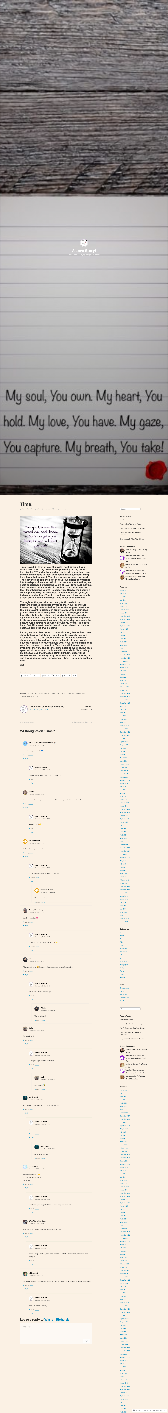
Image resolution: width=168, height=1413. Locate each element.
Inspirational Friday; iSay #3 (81, 722)
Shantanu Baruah (35, 840)
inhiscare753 (33, 1273)
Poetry (84, 693)
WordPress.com (125, 1001)
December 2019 (125, 848)
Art (121, 932)
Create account (124, 988)
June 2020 (123, 828)
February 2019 (124, 880)
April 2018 (123, 912)
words (29, 696)
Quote (122, 974)
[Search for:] (130, 509)
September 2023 (125, 703)
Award (122, 939)
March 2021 (123, 799)
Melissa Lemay (131, 549)
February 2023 (124, 725)
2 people (31, 1285)
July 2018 (123, 902)
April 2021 (123, 796)
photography (124, 964)
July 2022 (123, 748)
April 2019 (123, 873)
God (49, 693)
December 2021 (125, 770)
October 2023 (124, 700)
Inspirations (123, 952)
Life (69, 693)
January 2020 (124, 845)
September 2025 (125, 626)
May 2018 (123, 909)
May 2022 (123, 754)
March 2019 (123, 877)
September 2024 (125, 664)
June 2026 (123, 597)
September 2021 (125, 780)
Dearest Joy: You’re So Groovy (131, 524)
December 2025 (125, 616)
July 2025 (123, 632)
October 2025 (124, 623)
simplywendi (33, 1097)
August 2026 (124, 590)
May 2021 (123, 793)
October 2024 (124, 661)
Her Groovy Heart (126, 520)
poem (78, 693)
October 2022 (124, 738)
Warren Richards (27, 509)
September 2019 (125, 857)
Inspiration (63, 693)
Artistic (122, 936)
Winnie (31, 959)
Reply (26, 758)
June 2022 (123, 751)
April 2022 (123, 758)
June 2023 (123, 713)
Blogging (31, 693)
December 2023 (125, 693)
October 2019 (124, 854)
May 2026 (123, 600)
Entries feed (123, 994)
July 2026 (123, 594)
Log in (122, 991)
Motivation (123, 961)
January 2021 (124, 806)
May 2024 (123, 677)
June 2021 (123, 790)
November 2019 (125, 851)
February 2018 (124, 919)
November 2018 (125, 890)
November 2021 (125, 774)
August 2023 (124, 706)
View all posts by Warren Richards (40, 710)
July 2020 (123, 825)
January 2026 (124, 613)
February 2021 (124, 803)
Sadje (31, 1028)
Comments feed (124, 998)
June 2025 (123, 635)
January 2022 (124, 767)
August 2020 (124, 822)
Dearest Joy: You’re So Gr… (136, 573)
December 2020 (125, 809)
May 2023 (123, 716)
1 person (37, 877)
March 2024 (123, 684)
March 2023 (123, 722)
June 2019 (123, 867)
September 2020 (125, 819)
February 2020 (124, 841)
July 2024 (123, 671)
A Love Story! (84, 250)
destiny (128, 564)
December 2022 (125, 732)
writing (35, 696)
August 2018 (124, 899)
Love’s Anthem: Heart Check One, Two (130, 533)
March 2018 (123, 915)
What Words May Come (37, 1221)
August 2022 (124, 745)
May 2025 (123, 639)
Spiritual (23, 696)
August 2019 (124, 861)
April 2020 (123, 835)
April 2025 (123, 642)
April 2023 (123, 719)
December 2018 (125, 886)
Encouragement (41, 693)
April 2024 (123, 680)
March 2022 (123, 761)
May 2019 (123, 870)
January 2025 (124, 651)
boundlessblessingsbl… (134, 555)
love (73, 693)
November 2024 (125, 658)
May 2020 (123, 832)
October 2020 (124, 816)
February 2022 (124, 764)
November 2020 (125, 812)
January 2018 (124, 922)
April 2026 (123, 603)
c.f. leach (129, 576)
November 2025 (125, 619)
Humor (122, 945)
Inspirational (123, 948)
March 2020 (123, 838)
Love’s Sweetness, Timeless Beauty (132, 528)
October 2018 (124, 893)
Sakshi (31, 791)
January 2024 (124, 690)
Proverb (122, 971)
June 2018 (123, 906)
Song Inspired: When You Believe (132, 539)
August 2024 (124, 668)
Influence (55, 693)
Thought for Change (36, 910)
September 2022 (125, 742)
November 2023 (125, 696)
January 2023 (124, 729)
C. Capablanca (34, 1166)
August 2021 (124, 783)
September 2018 (125, 896)
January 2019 (124, 883)
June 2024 (123, 674)
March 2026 (123, 606)
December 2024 (125, 655)
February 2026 (124, 610)
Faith (38, 509)
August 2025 (124, 629)
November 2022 (125, 735)
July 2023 (123, 709)
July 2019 (123, 864)
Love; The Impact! (27, 722)
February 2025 (124, 648)
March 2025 (123, 645)
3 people (31, 755)
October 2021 (124, 777)
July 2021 (123, 787)
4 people (31, 853)
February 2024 (124, 687)
